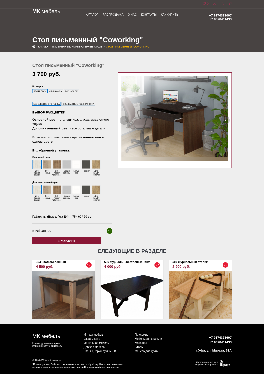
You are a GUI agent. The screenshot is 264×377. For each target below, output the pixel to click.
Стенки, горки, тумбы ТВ (100, 351)
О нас (132, 14)
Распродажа (113, 14)
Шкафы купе (92, 338)
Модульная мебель (96, 342)
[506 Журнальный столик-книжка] (132, 289)
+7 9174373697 (220, 15)
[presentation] (124, 120)
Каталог (92, 14)
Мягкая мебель (93, 334)
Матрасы (141, 342)
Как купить (169, 14)
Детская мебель (94, 346)
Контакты (149, 14)
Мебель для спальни (148, 338)
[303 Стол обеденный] (64, 289)
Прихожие (141, 334)
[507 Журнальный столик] (200, 289)
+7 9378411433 (220, 19)
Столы (139, 346)
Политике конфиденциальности (101, 367)
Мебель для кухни (146, 351)
